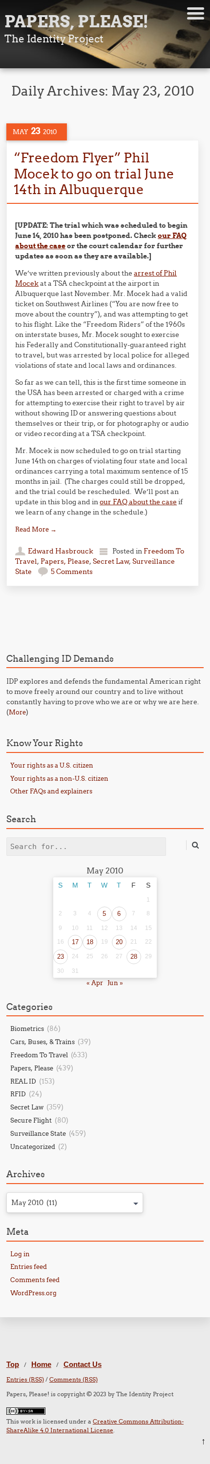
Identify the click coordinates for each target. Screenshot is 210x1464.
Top (12, 1364)
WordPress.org (33, 1293)
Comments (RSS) (73, 1379)
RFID (18, 1094)
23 (60, 956)
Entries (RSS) (25, 1379)
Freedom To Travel (39, 1055)
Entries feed (28, 1266)
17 (75, 942)
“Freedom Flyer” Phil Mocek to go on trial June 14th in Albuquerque (94, 173)
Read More (36, 529)
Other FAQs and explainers (51, 791)
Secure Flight (31, 1120)
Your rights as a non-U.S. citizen (59, 778)
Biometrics (27, 1028)
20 (119, 942)
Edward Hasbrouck (60, 551)
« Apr (94, 983)
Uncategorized (32, 1146)
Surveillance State (38, 1133)
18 (89, 942)
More (17, 712)
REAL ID (23, 1081)
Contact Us (82, 1364)
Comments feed (35, 1280)
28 (133, 956)
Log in (20, 1254)
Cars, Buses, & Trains (42, 1042)
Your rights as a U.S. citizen (51, 765)
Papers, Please (65, 561)
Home (41, 1364)
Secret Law (111, 561)
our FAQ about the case (138, 501)
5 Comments (72, 571)
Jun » (115, 983)
